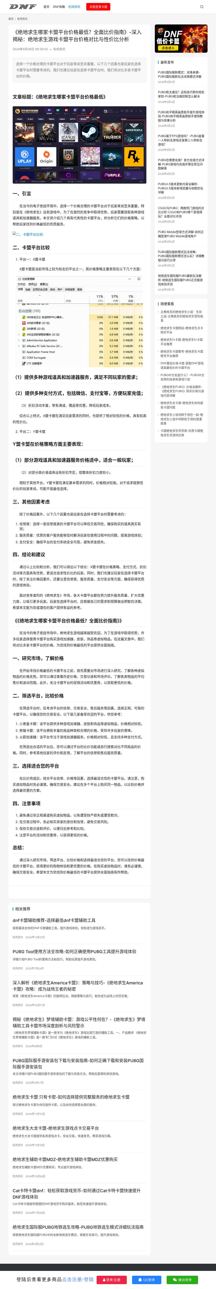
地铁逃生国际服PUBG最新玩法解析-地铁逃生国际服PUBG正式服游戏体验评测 (180, 280)
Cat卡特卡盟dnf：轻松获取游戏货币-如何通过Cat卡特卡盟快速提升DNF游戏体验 (77, 1193)
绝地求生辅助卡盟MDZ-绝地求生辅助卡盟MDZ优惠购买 (65, 1159)
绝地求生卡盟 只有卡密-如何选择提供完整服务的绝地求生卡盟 (71, 1097)
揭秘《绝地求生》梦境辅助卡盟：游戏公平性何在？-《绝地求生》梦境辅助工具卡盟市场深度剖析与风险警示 (79, 1022)
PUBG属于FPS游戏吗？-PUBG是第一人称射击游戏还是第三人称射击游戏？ (181, 140)
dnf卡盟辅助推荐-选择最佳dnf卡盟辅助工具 (54, 920)
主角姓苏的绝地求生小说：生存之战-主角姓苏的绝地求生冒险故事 (182, 316)
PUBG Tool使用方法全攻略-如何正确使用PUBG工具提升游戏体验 (74, 951)
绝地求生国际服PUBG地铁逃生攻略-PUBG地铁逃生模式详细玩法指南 (78, 1227)
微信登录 (184, 1280)
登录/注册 (112, 1280)
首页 (46, 6)
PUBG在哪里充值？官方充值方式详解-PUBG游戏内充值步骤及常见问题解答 (181, 164)
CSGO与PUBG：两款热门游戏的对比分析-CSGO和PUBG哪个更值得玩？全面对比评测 (181, 212)
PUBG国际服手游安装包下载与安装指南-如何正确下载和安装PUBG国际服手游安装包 (78, 1063)
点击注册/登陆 (78, 1279)
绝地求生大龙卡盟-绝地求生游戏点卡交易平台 (56, 1128)
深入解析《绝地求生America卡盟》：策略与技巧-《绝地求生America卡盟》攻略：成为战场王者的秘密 (78, 986)
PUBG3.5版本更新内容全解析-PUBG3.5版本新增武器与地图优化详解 (180, 188)
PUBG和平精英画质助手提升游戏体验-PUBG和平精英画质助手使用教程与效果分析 (181, 116)
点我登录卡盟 (98, 6)
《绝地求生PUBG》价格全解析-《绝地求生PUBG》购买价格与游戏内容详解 (182, 391)
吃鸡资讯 (74, 6)
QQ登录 (148, 1280)
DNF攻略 (59, 6)
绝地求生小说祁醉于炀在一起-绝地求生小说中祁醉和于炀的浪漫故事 (182, 419)
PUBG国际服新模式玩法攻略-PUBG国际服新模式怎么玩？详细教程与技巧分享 (181, 256)
